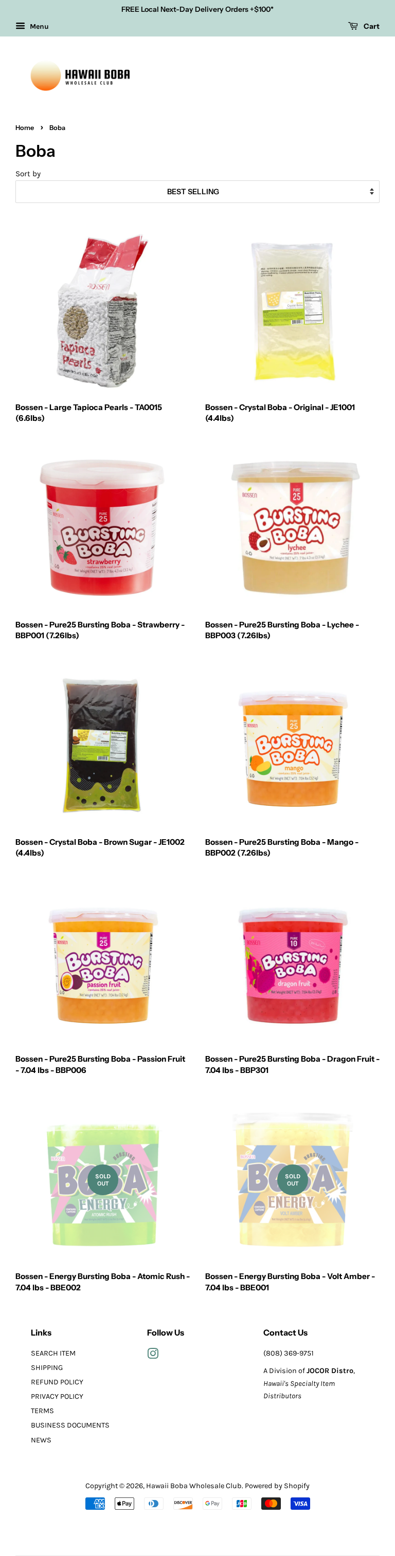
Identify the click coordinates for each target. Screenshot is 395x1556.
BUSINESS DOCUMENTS (70, 1425)
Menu (38, 26)
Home (24, 128)
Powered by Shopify (277, 1485)
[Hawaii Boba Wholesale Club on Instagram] (152, 1355)
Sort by (28, 173)
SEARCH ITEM (53, 1353)
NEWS (41, 1440)
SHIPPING (47, 1367)
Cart (371, 26)
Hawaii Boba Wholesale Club (194, 1485)
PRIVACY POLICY (57, 1396)
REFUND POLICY (57, 1382)
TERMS (42, 1410)
